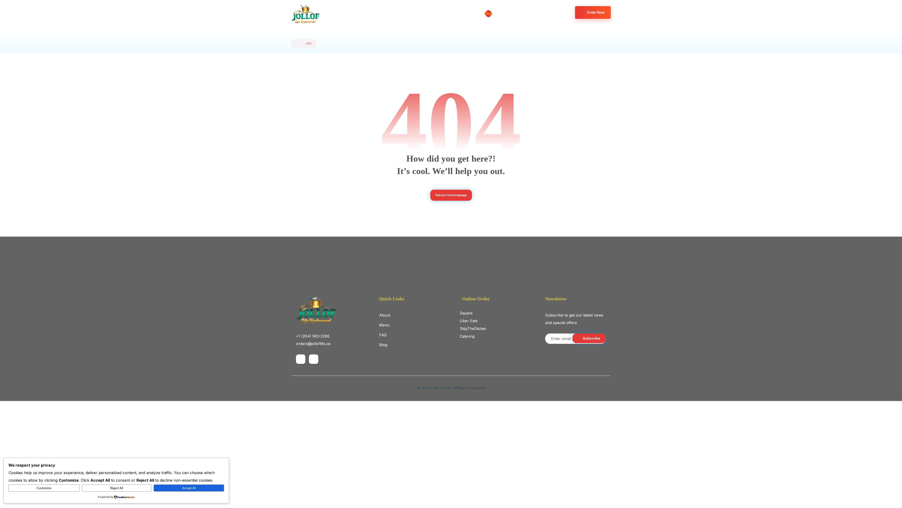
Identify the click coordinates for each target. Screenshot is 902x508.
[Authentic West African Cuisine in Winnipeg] (305, 14)
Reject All (116, 488)
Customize (44, 488)
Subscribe (591, 338)
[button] (550, 12)
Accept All (189, 488)
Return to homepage (451, 195)
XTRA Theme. (441, 388)
